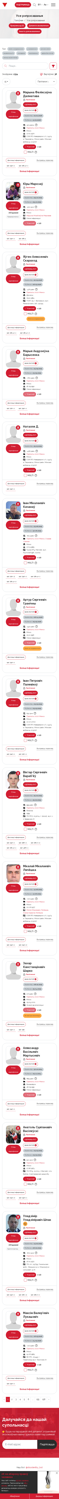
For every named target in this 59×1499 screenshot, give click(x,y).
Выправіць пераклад (45, 160)
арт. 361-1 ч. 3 (35, 843)
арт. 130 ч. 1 (11, 408)
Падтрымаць (23, 5)
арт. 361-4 (22, 238)
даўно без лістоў (47, 53)
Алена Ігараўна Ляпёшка (33, 913)
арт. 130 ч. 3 (11, 576)
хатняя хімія (45, 49)
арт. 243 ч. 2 (23, 945)
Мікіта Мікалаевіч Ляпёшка (37, 910)
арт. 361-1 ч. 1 (35, 1295)
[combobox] (6, 81)
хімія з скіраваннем (16, 49)
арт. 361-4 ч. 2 (25, 333)
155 (37, 1399)
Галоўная (18, 20)
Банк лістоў (30, 110)
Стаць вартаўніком (13, 114)
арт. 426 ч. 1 (24, 848)
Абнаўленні (15, 1496)
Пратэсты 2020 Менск (35, 128)
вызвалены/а (9, 53)
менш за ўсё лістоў (10, 57)
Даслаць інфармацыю (15, 160)
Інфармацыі (29, 171)
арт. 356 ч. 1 (23, 843)
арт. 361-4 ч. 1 (23, 165)
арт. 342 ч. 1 (11, 165)
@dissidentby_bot (34, 1467)
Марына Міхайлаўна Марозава (38, 216)
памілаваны (33, 53)
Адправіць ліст (30, 104)
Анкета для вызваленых (29, 31)
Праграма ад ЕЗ (17, 26)
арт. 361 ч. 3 (23, 1295)
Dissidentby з (33, 115)
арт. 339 (21, 1029)
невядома (21, 53)
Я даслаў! (31, 146)
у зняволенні (32, 49)
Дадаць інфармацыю (44, 1496)
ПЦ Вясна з (32, 120)
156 (43, 1399)
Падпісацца (47, 1444)
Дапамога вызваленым (39, 26)
